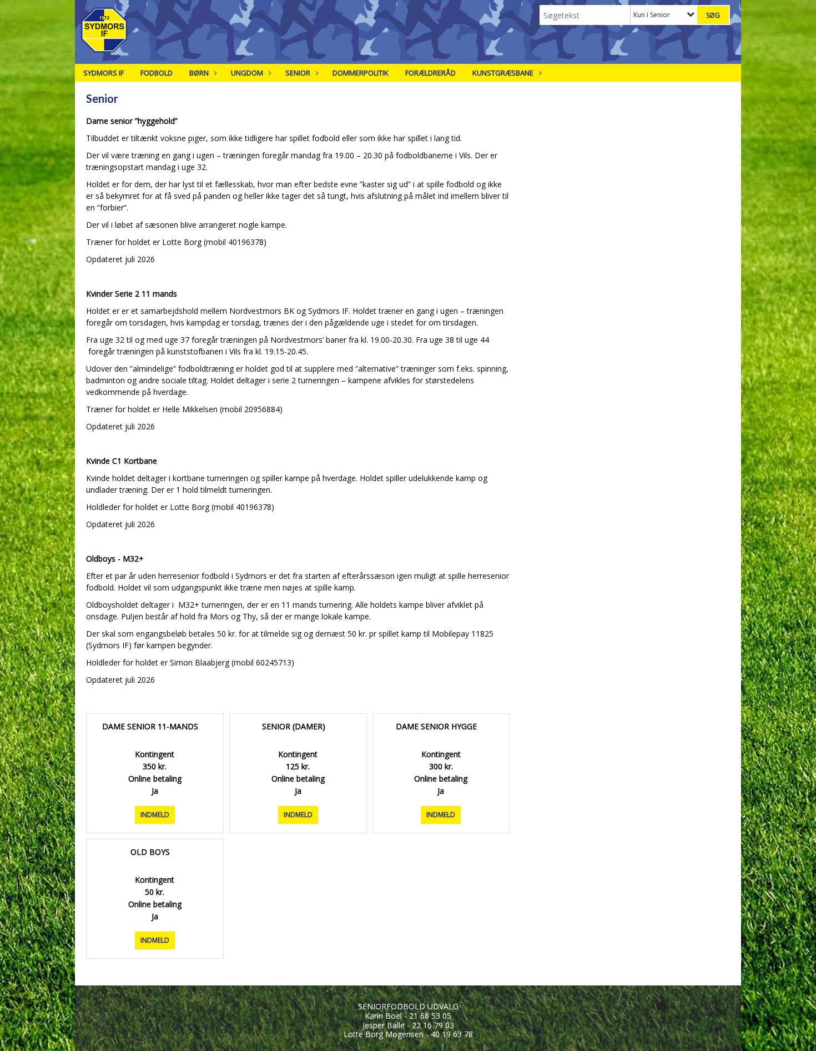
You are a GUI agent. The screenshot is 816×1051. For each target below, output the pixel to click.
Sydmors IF (103, 73)
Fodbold (156, 73)
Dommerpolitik (361, 73)
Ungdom (247, 73)
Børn (199, 73)
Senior (297, 73)
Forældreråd (430, 73)
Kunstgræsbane (502, 73)
